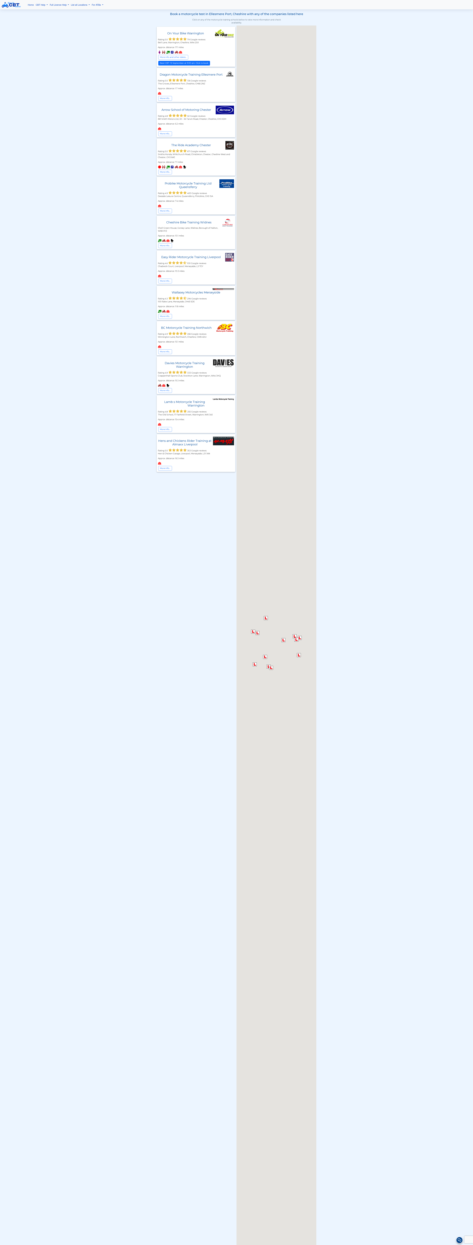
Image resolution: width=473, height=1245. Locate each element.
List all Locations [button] (79, 4)
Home (31, 4)
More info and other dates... (173, 57)
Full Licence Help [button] (58, 4)
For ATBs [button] (96, 4)
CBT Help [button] (41, 4)
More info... (165, 98)
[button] (300, 638)
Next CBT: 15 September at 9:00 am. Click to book (184, 63)
